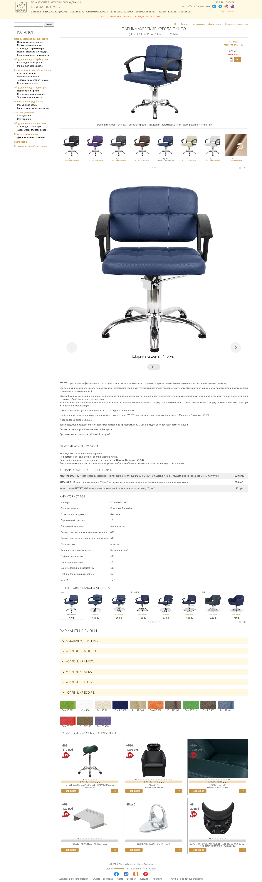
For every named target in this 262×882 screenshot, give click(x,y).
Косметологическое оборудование (33, 70)
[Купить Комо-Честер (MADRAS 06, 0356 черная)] (242, 791)
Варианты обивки (97, 11)
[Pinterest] (145, 874)
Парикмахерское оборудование (31, 38)
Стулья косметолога (28, 83)
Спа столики (24, 119)
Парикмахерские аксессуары (32, 51)
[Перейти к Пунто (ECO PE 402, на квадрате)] (119, 607)
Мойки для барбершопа (30, 66)
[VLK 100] (85, 705)
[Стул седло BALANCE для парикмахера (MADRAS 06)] (90, 758)
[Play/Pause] (191, 775)
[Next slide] (244, 168)
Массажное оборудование (28, 101)
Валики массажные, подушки (33, 108)
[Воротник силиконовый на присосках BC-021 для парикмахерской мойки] (218, 817)
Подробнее (70, 790)
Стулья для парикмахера (30, 48)
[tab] (152, 167)
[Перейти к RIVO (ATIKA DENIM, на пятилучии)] (213, 607)
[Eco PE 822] (68, 705)
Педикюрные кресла (28, 90)
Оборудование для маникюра (30, 123)
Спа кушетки (24, 115)
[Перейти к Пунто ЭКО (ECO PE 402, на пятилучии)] (142, 607)
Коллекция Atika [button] (79, 672)
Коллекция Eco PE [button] (80, 692)
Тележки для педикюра (29, 97)
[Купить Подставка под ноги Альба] (114, 850)
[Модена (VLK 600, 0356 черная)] (154, 758)
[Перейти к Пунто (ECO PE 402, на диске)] (95, 607)
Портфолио (77, 11)
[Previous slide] (240, 168)
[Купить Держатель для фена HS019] (178, 850)
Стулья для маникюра (29, 126)
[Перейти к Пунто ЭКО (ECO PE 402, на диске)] (166, 607)
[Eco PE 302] (68, 720)
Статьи (172, 11)
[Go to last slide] (63, 760)
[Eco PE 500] (208, 705)
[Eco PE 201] (103, 705)
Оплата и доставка (121, 11)
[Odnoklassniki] (135, 874)
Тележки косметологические (33, 80)
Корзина (229, 11)
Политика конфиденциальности (185, 878)
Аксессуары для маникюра (31, 130)
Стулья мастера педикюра (31, 94)
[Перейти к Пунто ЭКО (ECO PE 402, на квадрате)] (189, 607)
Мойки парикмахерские (30, 45)
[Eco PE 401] (226, 705)
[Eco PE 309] (156, 705)
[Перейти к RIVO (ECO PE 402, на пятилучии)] (236, 607)
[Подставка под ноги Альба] (90, 817)
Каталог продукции (55, 11)
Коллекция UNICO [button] (79, 661)
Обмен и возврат (145, 11)
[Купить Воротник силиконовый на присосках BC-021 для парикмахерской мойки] (242, 850)
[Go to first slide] (245, 760)
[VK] (126, 874)
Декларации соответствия (73, 878)
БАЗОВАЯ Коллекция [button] (81, 641)
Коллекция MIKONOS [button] (81, 651)
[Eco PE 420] (103, 720)
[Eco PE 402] (120, 705)
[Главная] (175, 24)
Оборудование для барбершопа (31, 59)
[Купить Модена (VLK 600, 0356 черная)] (178, 791)
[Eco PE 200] (85, 720)
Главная (36, 11)
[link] (71, 147)
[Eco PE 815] (191, 705)
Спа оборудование (24, 112)
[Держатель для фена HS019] (154, 817)
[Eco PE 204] (138, 705)
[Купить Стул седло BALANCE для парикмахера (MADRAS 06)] (114, 791)
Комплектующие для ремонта (33, 55)
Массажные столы (27, 105)
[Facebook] (116, 874)
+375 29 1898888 (224, 2)
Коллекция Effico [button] (80, 682)
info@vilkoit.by (129, 864)
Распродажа (20, 141)
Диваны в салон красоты (31, 137)
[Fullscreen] (244, 775)
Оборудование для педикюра (30, 87)
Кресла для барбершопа (30, 62)
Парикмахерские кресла (30, 42)
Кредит (162, 11)
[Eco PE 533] (173, 705)
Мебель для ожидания (26, 134)
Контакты (184, 11)
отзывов (151, 868)
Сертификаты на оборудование (31, 146)
